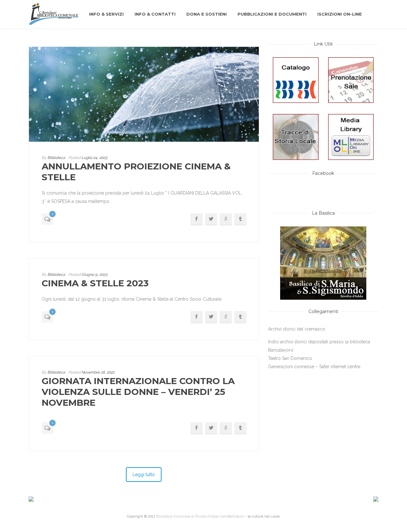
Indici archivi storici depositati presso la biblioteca (319, 341)
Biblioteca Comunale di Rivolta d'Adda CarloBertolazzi (200, 516)
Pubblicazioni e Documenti (272, 14)
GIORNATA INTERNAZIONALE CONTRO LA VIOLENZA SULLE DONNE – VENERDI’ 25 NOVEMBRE (138, 391)
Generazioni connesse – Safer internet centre (314, 366)
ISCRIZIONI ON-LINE (339, 14)
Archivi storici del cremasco (296, 329)
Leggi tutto (144, 474)
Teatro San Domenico (290, 358)
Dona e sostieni (206, 14)
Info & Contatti (155, 14)
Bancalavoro (280, 350)
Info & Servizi (106, 14)
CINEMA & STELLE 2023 (95, 283)
